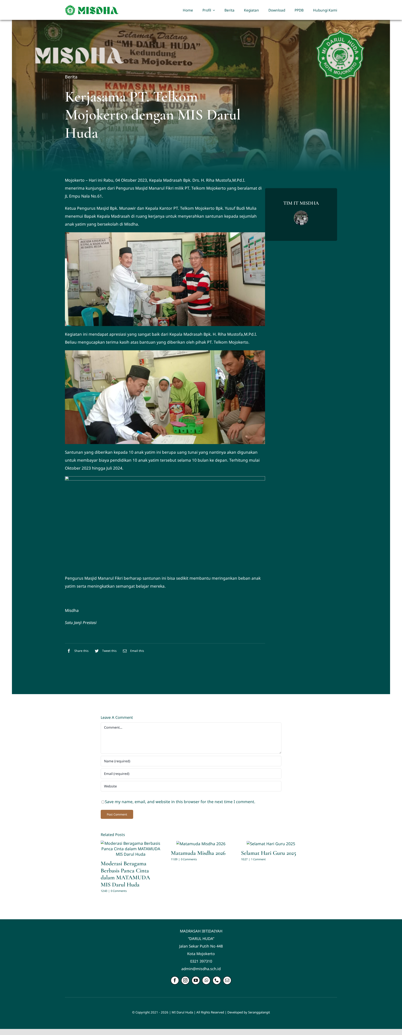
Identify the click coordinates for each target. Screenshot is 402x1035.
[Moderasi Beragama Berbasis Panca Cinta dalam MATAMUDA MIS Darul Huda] (131, 849)
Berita (71, 77)
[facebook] (175, 980)
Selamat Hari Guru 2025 (268, 853)
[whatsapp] (206, 980)
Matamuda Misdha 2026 (198, 853)
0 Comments (119, 891)
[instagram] (185, 980)
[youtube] (196, 980)
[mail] (227, 980)
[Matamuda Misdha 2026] (200, 843)
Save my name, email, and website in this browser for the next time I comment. (180, 801)
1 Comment (258, 859)
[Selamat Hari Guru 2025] (271, 843)
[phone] (217, 980)
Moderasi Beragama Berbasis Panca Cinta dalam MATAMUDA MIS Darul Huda (125, 874)
